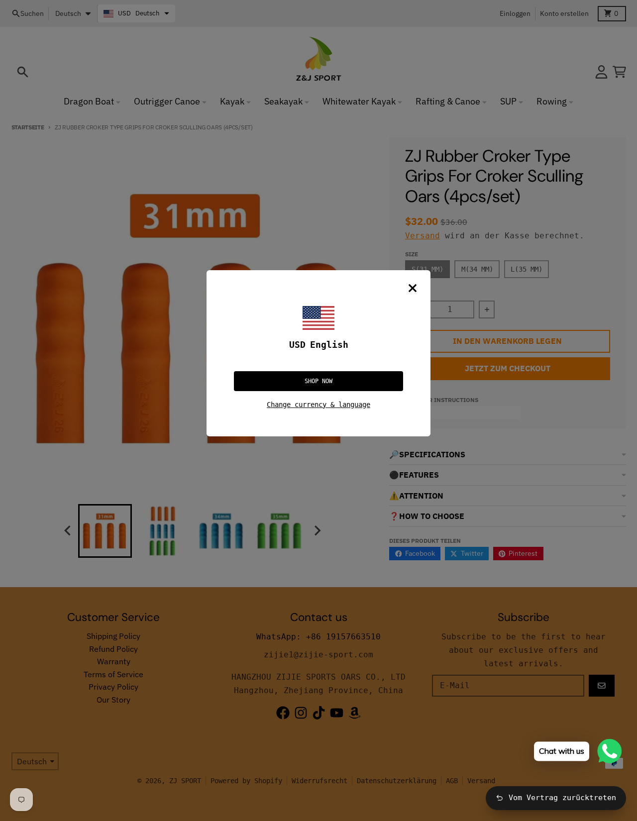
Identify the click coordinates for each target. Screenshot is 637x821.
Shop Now (318, 381)
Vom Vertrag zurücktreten (562, 797)
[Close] (413, 288)
